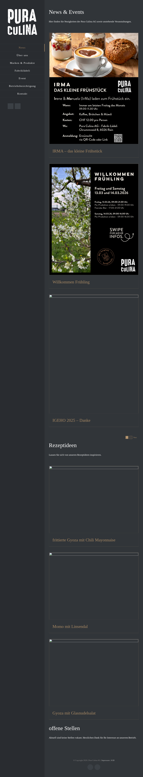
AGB (113, 760)
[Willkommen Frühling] (93, 219)
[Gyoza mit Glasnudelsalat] (93, 672)
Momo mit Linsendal (70, 626)
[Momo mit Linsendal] (93, 586)
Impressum (106, 760)
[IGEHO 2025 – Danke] (93, 354)
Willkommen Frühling (71, 282)
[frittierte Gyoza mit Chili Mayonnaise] (93, 499)
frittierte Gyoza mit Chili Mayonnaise (84, 540)
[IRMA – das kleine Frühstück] (93, 88)
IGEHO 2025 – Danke (71, 420)
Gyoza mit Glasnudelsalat (74, 713)
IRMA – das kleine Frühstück (77, 151)
